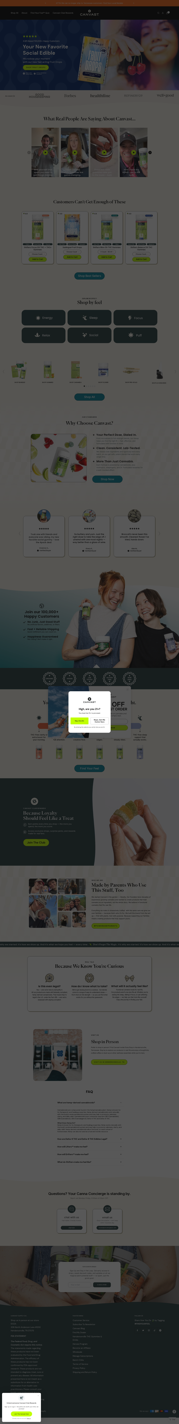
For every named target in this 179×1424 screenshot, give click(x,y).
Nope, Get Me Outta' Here (99, 721)
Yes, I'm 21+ (79, 721)
